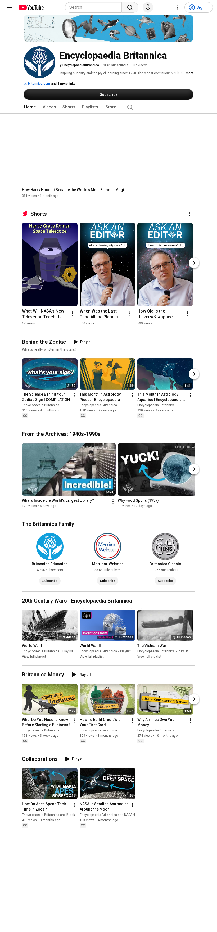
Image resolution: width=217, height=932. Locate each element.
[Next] (194, 262)
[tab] (30, 107)
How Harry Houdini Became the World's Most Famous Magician (75, 190)
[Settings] (177, 7)
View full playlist (34, 656)
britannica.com (38, 83)
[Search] (129, 7)
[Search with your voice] (148, 7)
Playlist (67, 651)
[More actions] (189, 214)
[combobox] (94, 7)
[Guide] (9, 7)
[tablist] (108, 107)
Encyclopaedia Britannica (40, 405)
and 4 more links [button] (63, 83)
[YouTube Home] (31, 7)
